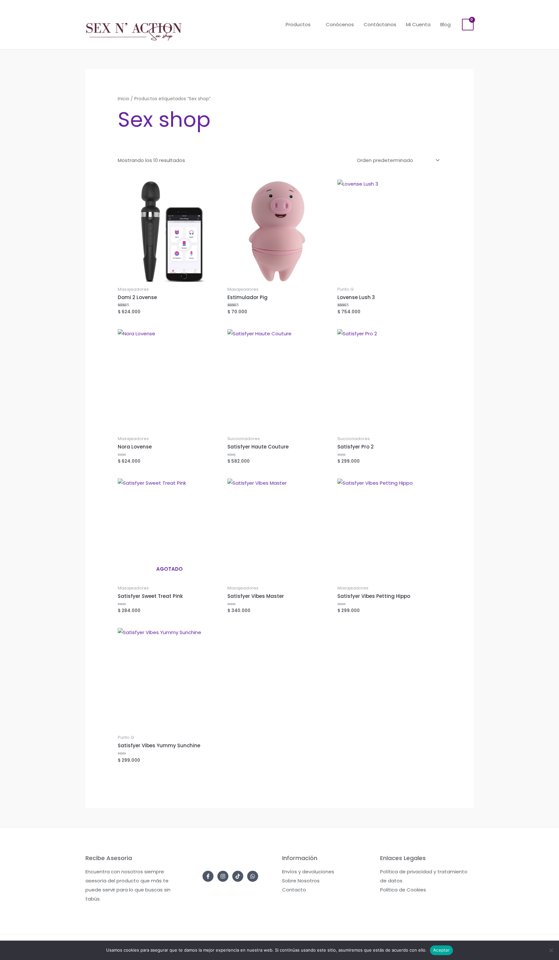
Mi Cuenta (418, 24)
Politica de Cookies (403, 889)
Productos (298, 24)
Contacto (294, 889)
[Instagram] (222, 876)
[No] (551, 950)
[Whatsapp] (252, 876)
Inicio (123, 99)
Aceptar (441, 950)
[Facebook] (208, 876)
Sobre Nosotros (301, 880)
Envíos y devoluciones (308, 871)
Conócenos (340, 24)
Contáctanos (380, 24)
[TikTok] (237, 876)
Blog (445, 24)
